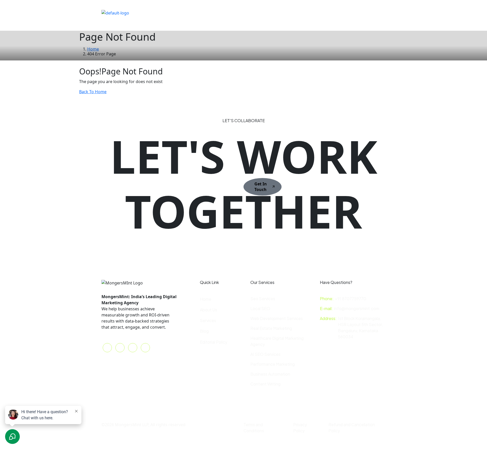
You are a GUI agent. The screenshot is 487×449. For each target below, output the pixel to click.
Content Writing (265, 384)
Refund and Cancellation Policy (351, 427)
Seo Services (262, 298)
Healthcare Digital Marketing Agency (277, 341)
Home (157, 12)
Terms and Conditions (254, 427)
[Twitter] (293, 12)
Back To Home (93, 91)
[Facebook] (302, 12)
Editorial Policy (213, 342)
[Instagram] (311, 12)
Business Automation (270, 374)
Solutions (180, 12)
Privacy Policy (300, 427)
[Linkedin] (320, 12)
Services (208, 320)
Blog (262, 12)
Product (159, 25)
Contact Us (239, 12)
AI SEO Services (265, 354)
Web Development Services (276, 318)
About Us (211, 12)
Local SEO (260, 308)
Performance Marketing (272, 364)
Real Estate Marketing (271, 328)
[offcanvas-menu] (342, 13)
